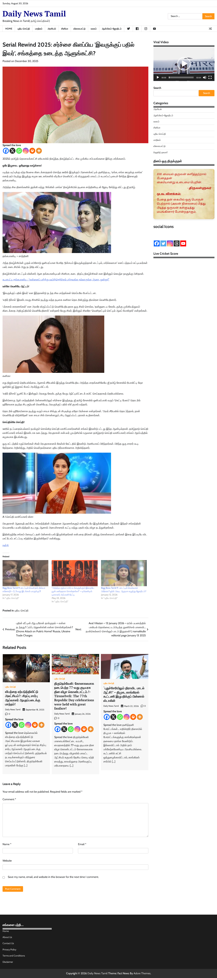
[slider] (181, 77)
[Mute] (204, 77)
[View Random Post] (210, 28)
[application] (183, 64)
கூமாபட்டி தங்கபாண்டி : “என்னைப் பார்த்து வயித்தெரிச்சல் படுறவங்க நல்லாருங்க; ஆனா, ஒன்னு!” (56, 279)
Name (7, 844)
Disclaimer (8, 961)
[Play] (158, 77)
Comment (9, 799)
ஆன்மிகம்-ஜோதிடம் (112, 28)
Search (157, 87)
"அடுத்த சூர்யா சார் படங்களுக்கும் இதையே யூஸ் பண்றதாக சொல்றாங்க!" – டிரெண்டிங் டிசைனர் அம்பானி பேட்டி (73, 591)
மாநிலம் (38, 28)
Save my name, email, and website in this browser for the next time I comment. (53, 877)
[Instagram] (26, 151)
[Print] (32, 151)
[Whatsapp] (19, 151)
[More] (39, 151)
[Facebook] (6, 151)
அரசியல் (52, 28)
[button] (184, 63)
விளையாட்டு (79, 28)
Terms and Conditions (14, 955)
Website (7, 860)
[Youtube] (183, 243)
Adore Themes (142, 973)
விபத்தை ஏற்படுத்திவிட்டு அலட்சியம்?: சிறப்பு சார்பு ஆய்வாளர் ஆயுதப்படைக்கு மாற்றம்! (22, 697)
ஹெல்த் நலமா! (160, 152)
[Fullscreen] (210, 77)
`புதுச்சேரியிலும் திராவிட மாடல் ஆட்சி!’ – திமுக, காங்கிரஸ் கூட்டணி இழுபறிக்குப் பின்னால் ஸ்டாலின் (123, 694)
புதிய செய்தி (23, 28)
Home (8, 28)
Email (82, 844)
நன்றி (6, 545)
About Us (7, 937)
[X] (12, 151)
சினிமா (64, 28)
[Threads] (177, 243)
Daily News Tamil (34, 13)
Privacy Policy (9, 949)
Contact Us (8, 943)
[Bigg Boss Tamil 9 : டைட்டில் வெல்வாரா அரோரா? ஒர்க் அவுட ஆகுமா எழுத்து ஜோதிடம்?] (124, 573)
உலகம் (94, 28)
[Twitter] (163, 243)
